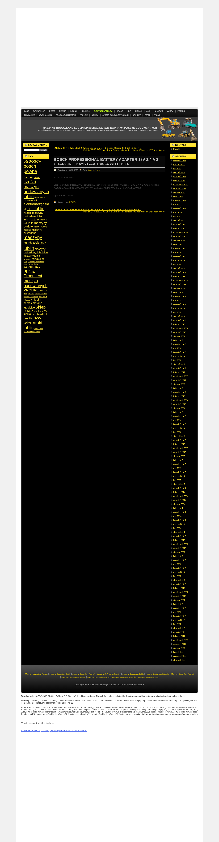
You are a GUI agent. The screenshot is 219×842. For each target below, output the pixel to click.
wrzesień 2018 (179, 332)
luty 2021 (177, 216)
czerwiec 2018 (179, 344)
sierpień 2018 (179, 336)
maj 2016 (177, 420)
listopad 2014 (179, 492)
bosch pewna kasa (30, 171)
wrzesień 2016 (179, 404)
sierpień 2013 (179, 552)
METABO (181, 111)
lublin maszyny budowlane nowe (35, 224)
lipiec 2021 (178, 196)
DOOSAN (74, 111)
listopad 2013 (179, 540)
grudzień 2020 (179, 224)
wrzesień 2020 (179, 236)
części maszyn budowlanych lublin (36, 189)
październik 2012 (180, 592)
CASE (26, 111)
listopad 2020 (179, 228)
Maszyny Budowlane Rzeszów (73, 677)
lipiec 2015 (178, 460)
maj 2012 (177, 612)
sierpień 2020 (179, 240)
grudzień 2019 (179, 272)
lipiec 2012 (178, 604)
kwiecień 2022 (179, 160)
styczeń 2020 (179, 268)
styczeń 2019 (179, 316)
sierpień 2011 (179, 648)
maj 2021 (177, 204)
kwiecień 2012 (179, 616)
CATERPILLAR (39, 111)
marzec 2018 (179, 356)
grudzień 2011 (179, 632)
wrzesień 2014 (179, 500)
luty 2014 (177, 528)
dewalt (36, 197)
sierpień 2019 (179, 288)
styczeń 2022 (179, 172)
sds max (31, 293)
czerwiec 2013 (179, 560)
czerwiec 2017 (179, 392)
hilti (25, 209)
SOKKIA (95, 115)
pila (33, 271)
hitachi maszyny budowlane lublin (33, 214)
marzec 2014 (179, 524)
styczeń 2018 (179, 364)
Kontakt (176, 149)
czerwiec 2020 (179, 248)
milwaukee (38, 258)
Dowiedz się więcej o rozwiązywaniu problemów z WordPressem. (54, 730)
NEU (37, 266)
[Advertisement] (117, 59)
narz (25, 262)
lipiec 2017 (178, 388)
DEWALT (62, 111)
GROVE (120, 111)
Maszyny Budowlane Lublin (133, 674)
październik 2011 (180, 640)
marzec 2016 (179, 428)
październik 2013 (180, 544)
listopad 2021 (179, 180)
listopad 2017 (179, 372)
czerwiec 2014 (179, 512)
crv (38, 178)
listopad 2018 (179, 324)
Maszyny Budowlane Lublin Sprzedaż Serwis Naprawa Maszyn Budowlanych (100, 127)
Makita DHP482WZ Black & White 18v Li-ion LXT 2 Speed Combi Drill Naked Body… (98, 148)
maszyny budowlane (33, 231)
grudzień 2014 (179, 488)
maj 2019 (177, 300)
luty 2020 (177, 264)
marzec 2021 (179, 212)
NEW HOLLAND (45, 115)
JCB (148, 111)
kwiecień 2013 (179, 568)
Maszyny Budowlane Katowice (109, 674)
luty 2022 (177, 168)
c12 (35, 178)
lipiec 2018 (178, 340)
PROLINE (84, 115)
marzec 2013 (179, 572)
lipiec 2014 (178, 508)
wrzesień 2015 (179, 452)
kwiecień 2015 (179, 472)
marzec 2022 (179, 164)
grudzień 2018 (179, 320)
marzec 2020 (179, 260)
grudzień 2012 (179, 584)
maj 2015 (177, 468)
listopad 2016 (179, 396)
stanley (37, 311)
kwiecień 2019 (179, 304)
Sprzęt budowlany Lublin (115, 115)
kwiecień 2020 (179, 256)
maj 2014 (177, 516)
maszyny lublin (32, 255)
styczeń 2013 (179, 580)
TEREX (147, 115)
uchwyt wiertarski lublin (33, 323)
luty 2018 (177, 360)
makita (27, 229)
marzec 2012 (179, 620)
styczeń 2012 (179, 628)
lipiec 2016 (178, 412)
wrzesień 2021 (179, 188)
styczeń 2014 (179, 532)
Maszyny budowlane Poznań (36, 674)
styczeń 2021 (179, 220)
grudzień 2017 (179, 368)
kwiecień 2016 (179, 424)
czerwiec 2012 (179, 608)
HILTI (129, 111)
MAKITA (170, 111)
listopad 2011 (179, 636)
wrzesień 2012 (179, 596)
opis (28, 270)
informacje (30, 219)
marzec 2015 (179, 476)
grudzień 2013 (179, 536)
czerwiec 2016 (179, 416)
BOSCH (35, 161)
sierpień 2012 (179, 600)
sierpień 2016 (179, 408)
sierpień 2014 (179, 504)
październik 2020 (180, 232)
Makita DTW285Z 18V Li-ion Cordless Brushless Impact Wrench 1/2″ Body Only (123, 150)
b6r (26, 161)
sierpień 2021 (179, 192)
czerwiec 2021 (179, 200)
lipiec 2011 (178, 652)
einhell (33, 200)
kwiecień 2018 (179, 352)
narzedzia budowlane (31, 265)
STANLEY (137, 115)
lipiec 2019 (178, 292)
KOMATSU (158, 111)
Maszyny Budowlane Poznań (182, 674)
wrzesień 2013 (179, 548)
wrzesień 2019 (179, 284)
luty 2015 (177, 480)
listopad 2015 (179, 444)
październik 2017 (180, 376)
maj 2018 (177, 348)
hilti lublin (35, 208)
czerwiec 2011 (179, 656)
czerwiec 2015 (179, 464)
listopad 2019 (179, 276)
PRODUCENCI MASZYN (66, 115)
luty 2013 (177, 576)
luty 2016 (177, 432)
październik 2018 (180, 328)
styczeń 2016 (179, 436)
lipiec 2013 (178, 556)
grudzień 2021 (179, 176)
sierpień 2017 (179, 384)
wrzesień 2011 (179, 644)
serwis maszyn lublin (35, 298)
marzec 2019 (179, 308)
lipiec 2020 (178, 244)
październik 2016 (180, 400)
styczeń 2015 (179, 484)
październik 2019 (180, 280)
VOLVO (157, 115)
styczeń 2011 (179, 660)
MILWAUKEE (29, 115)
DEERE (52, 111)
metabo (27, 259)
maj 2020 (177, 252)
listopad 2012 (179, 588)
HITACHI (138, 111)
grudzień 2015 (179, 440)
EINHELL (86, 111)
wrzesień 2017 (179, 380)
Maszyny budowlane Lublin (60, 674)
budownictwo (94, 170)
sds (41, 290)
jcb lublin (41, 219)
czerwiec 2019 (179, 296)
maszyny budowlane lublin (35, 243)
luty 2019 (177, 312)
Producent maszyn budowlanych (35, 280)
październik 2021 (180, 184)
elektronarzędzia (36, 204)
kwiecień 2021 (179, 208)
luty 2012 (177, 624)
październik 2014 (180, 496)
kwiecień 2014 (179, 520)
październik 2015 (180, 448)
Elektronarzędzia (103, 111)
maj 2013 (177, 564)
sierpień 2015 (179, 456)
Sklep (40, 307)
